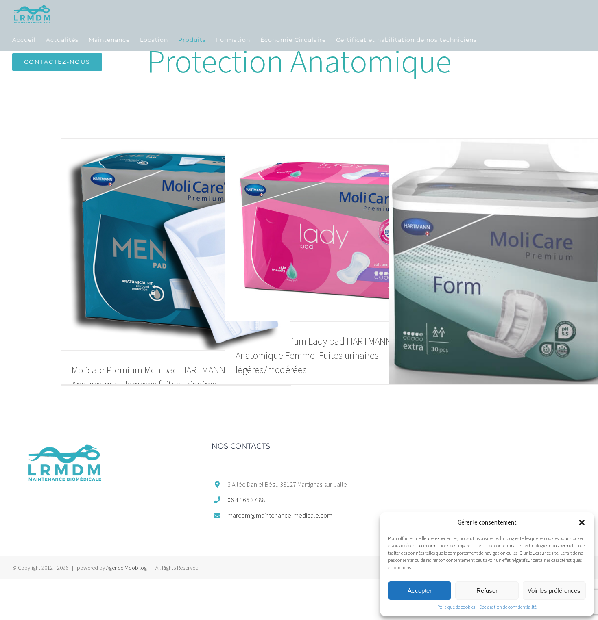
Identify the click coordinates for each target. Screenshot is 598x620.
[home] (64, 446)
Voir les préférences (554, 590)
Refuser (487, 590)
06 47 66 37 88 (246, 500)
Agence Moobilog (126, 567)
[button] (582, 522)
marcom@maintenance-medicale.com (279, 515)
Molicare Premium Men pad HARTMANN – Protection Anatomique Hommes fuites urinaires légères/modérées (173, 384)
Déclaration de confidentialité (508, 607)
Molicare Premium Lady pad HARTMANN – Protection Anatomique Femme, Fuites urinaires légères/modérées (338, 355)
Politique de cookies (456, 607)
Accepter (420, 590)
